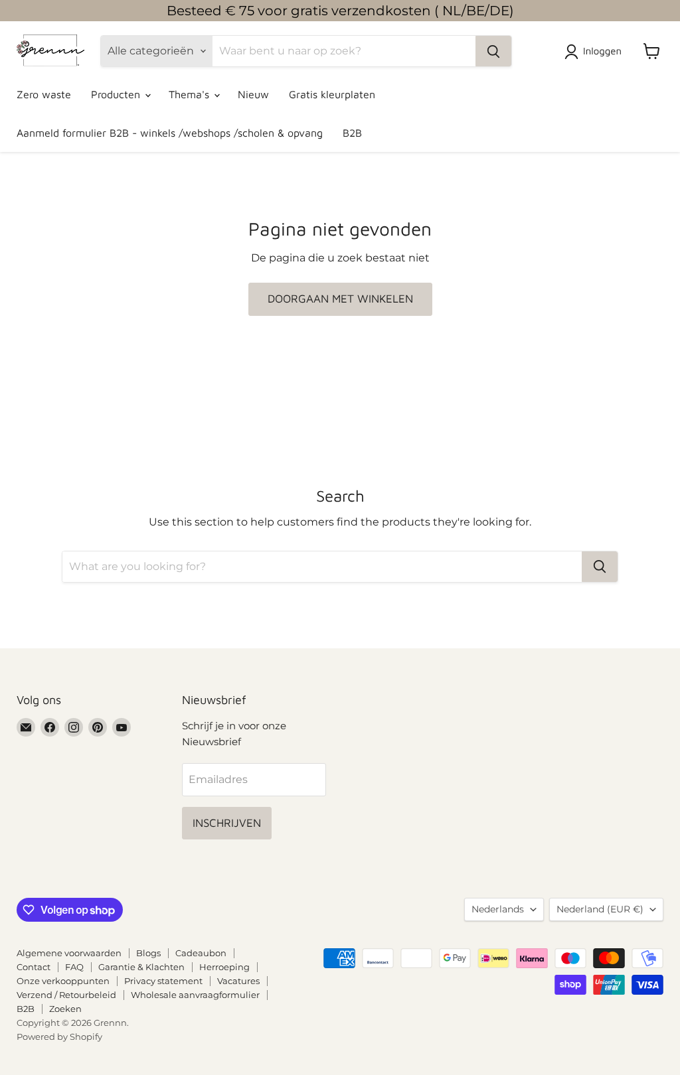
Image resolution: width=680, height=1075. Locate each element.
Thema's (190, 94)
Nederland (599, 909)
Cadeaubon (200, 953)
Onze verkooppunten (63, 980)
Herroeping (224, 967)
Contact (33, 967)
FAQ (74, 967)
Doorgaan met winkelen (340, 298)
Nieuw (253, 94)
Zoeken (65, 1008)
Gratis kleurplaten (332, 94)
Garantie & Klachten (141, 967)
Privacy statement (163, 980)
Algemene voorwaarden (69, 953)
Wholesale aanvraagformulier (195, 994)
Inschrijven (227, 822)
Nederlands (497, 909)
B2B (352, 133)
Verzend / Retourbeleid (66, 994)
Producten (117, 94)
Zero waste (44, 94)
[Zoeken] (493, 51)
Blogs (148, 953)
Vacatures (238, 980)
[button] (595, 52)
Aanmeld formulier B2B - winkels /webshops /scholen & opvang (170, 133)
